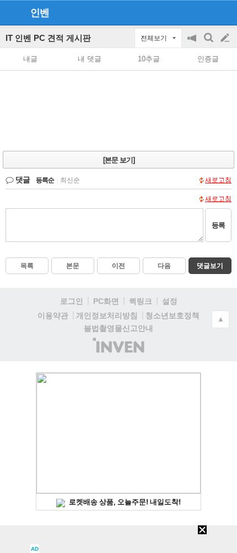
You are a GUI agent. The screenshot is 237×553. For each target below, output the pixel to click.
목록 (27, 266)
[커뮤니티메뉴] (11, 12)
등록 (218, 225)
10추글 (149, 59)
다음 (164, 266)
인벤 (39, 12)
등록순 (45, 180)
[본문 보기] (118, 160)
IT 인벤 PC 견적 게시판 (48, 38)
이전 (118, 266)
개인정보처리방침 (107, 315)
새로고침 (218, 180)
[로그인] (204, 12)
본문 (72, 266)
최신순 (70, 180)
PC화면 (106, 301)
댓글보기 (210, 266)
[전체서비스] (224, 12)
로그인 (71, 301)
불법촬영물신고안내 (118, 328)
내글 (30, 59)
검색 (209, 43)
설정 (169, 301)
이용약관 (52, 315)
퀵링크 (140, 301)
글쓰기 (225, 38)
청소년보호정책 (173, 315)
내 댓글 (89, 59)
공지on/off (192, 43)
